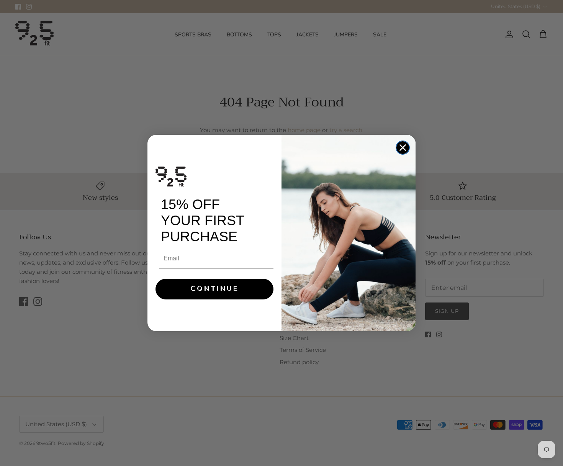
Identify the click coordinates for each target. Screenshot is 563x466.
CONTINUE (214, 289)
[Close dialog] (402, 147)
